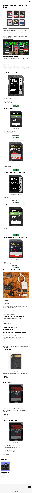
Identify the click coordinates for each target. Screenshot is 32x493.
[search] (28, 1)
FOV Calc (10, 487)
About (22, 487)
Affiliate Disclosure (5, 70)
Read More (2, 477)
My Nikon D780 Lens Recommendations (8, 39)
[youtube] (30, 487)
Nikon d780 (7, 454)
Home (9, 1)
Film (20, 1)
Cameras (12, 1)
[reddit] (29, 487)
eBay (17, 106)
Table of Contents (6, 28)
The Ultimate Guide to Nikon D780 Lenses (5, 473)
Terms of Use (18, 487)
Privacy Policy (14, 487)
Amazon (15, 106)
